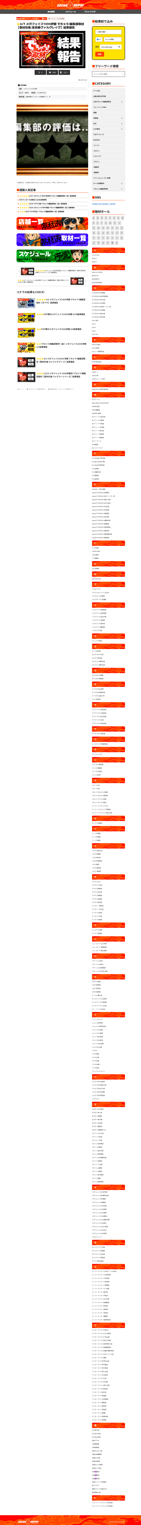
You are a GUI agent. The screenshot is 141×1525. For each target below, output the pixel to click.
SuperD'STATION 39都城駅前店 (102, 534)
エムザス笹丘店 (97, 658)
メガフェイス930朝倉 (99, 1199)
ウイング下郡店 (97, 641)
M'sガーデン (96, 399)
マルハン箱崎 (96, 1178)
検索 (99, 54)
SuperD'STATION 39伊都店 (100, 493)
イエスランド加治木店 (99, 617)
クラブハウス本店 (97, 720)
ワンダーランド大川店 (99, 1378)
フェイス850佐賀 (97, 1037)
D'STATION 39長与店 (98, 313)
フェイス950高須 (97, 1040)
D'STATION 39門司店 (98, 317)
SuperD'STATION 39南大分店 (101, 499)
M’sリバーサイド (97, 448)
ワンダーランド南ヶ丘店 (100, 1371)
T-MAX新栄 (95, 555)
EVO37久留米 (96, 344)
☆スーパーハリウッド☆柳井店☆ (102, 1503)
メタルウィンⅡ (97, 1237)
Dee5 (94, 331)
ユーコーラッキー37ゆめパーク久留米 (104, 1271)
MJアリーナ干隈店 (98, 424)
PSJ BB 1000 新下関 (98, 462)
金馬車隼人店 (96, 1492)
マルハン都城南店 (97, 1182)
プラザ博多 (95, 1054)
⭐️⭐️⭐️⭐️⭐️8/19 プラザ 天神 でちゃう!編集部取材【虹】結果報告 (43, 203)
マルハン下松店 (97, 1137)
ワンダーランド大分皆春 (100, 1375)
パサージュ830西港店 (99, 968)
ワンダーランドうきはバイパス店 (102, 1354)
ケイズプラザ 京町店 (98, 734)
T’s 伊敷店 (95, 558)
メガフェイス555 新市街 (100, 1192)
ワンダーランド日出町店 (100, 1389)
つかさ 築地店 (96, 868)
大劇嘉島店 (95, 1444)
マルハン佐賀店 (97, 1147)
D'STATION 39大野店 (98, 303)
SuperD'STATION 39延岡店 (100, 513)
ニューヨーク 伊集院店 (99, 947)
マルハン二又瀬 (97, 1140)
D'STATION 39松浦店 (98, 310)
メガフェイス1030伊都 (57, 18)
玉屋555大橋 (96, 1458)
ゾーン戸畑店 (96, 833)
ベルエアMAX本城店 (98, 1092)
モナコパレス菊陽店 (98, 1257)
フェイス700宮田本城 (99, 1026)
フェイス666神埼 (97, 1023)
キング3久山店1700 (98, 696)
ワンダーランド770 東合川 (100, 1330)
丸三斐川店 (95, 1430)
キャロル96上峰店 (98, 689)
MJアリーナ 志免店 (98, 427)
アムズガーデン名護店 (99, 599)
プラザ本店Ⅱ (96, 1064)
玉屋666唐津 (96, 1461)
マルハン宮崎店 (97, 1161)
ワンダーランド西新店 (99, 1402)
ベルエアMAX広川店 (98, 1088)
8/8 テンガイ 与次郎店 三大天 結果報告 (33, 200)
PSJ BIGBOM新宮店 (98, 465)
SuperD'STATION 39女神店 (100, 510)
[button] (64, 72)
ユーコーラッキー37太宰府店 (101, 1275)
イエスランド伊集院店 (99, 610)
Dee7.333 (95, 334)
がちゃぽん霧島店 (97, 678)
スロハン (96, 151)
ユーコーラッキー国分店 (100, 1292)
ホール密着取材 (98, 183)
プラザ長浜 (95, 1068)
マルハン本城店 (97, 1171)
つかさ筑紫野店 (97, 861)
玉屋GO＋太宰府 (97, 1465)
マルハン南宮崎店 (97, 1154)
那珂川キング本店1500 (99, 1489)
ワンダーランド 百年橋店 (100, 1399)
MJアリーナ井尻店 (98, 420)
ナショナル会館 (97, 930)
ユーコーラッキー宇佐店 (100, 1295)
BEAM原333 (95, 279)
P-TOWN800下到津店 (98, 458)
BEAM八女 (95, 275)
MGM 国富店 (96, 410)
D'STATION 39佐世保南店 (100, 296)
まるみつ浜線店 (97, 1116)
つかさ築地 (95, 864)
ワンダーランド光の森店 (100, 1368)
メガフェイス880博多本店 (100, 1195)
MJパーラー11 (96, 441)
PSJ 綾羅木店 (96, 472)
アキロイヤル (96, 589)
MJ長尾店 (95, 444)
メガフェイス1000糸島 (99, 1206)
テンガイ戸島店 (97, 920)
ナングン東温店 (97, 933)
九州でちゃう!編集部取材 (102, 101)
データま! (96, 91)
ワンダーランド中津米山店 (100, 1361)
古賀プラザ (95, 1440)
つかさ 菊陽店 (96, 871)
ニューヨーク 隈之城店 (99, 950)
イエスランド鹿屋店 (98, 627)
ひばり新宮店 (96, 988)
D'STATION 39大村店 (98, 300)
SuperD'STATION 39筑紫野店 (101, 527)
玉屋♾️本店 (95, 1478)
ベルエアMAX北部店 (98, 1081)
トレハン (96, 145)
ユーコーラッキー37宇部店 (100, 1278)
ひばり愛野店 (96, 985)
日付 (97, 46)
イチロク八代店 (97, 630)
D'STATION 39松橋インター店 (101, 307)
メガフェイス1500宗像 (99, 1233)
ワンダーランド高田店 (99, 1420)
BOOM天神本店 (97, 282)
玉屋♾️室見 (95, 1471)
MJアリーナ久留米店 (98, 417)
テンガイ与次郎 (97, 913)
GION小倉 (95, 375)
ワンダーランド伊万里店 (100, 1364)
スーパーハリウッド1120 (100, 806)
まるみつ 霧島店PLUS (99, 1130)
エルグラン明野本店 (98, 661)
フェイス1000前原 (98, 1044)
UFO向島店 (95, 568)
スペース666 (96, 788)
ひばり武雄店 (96, 992)
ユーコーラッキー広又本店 (100, 1299)
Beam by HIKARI (97, 272)
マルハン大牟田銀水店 (99, 1157)
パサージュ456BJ (97, 961)
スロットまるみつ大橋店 (100, 792)
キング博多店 (96, 699)
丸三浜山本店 (96, 1437)
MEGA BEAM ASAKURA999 (100, 403)
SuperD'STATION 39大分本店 (101, 503)
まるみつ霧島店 (97, 1126)
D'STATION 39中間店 (98, 293)
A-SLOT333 (95, 255)
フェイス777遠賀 (97, 1033)
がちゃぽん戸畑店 (97, 675)
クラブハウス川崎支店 (99, 713)
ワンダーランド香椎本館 (100, 1416)
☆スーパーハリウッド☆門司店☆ (102, 1506)
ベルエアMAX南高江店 (99, 1085)
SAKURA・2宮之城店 (98, 489)
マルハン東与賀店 (97, 1175)
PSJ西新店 (95, 475)
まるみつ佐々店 (97, 1112)
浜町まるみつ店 (97, 1451)
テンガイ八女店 (97, 916)
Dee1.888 (95, 320)
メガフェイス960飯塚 (99, 1202)
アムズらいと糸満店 (98, 596)
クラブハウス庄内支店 (99, 716)
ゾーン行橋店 (96, 840)
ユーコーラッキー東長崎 (100, 1309)
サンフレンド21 (97, 754)
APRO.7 (94, 262)
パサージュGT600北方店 (99, 971)
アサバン (96, 161)
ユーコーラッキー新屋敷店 (100, 1302)
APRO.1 (94, 258)
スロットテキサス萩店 (99, 802)
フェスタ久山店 (97, 1047)
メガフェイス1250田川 (99, 1223)
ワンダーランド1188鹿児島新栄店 (103, 1351)
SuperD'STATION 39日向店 (100, 517)
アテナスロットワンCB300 (100, 593)
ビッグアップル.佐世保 (99, 999)
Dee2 (94, 324)
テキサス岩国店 (97, 895)
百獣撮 (95, 118)
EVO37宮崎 (95, 348)
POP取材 (96, 129)
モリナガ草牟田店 (97, 1261)
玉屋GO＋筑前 (96, 1468)
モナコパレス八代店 (98, 1247)
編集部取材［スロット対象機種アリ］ (30, 18)
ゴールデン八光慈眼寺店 (100, 744)
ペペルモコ (95, 1099)
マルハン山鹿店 (97, 1168)
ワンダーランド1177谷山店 (100, 1337)
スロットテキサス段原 (99, 799)
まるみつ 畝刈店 (97, 1119)
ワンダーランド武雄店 (99, 1396)
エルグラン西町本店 (98, 665)
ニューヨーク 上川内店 (99, 944)
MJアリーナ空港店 (98, 434)
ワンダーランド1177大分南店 (101, 1333)
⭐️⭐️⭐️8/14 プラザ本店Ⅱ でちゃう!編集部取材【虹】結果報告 (41, 211)
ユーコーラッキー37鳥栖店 (100, 1285)
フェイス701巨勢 (97, 1030)
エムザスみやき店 (97, 654)
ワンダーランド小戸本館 (100, 1382)
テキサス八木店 (97, 885)
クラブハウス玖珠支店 (99, 723)
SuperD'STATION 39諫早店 (100, 531)
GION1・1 (95, 372)
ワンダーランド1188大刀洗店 (101, 1340)
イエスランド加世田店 (99, 613)
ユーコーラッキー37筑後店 (100, 1282)
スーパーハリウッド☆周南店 (101, 809)
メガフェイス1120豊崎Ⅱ (100, 1216)
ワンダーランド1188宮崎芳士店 (102, 1344)
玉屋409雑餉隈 (96, 1454)
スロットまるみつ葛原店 (100, 795)
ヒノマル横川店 (97, 995)
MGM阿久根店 (96, 413)
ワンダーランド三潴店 (99, 1358)
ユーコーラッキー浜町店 (100, 1313)
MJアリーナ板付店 (98, 431)
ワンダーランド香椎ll (99, 1413)
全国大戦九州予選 (99, 96)
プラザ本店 (95, 1061)
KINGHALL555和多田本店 (100, 389)
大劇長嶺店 (95, 1447)
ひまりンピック (98, 134)
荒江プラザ (95, 1485)
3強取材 (96, 167)
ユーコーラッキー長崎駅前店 (101, 1320)
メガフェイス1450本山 (99, 1230)
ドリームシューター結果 (101, 178)
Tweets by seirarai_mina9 (103, 203)
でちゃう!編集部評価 (100, 189)
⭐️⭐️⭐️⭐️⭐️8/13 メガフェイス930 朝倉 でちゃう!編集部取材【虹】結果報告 (47, 207)
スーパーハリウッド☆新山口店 (102, 813)
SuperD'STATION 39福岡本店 (101, 520)
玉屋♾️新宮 (95, 1475)
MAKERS (96, 140)
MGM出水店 (95, 406)
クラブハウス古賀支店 (99, 709)
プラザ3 (94, 1050)
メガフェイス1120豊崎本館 (100, 1220)
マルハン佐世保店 (97, 1144)
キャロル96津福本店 (98, 692)
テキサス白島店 (97, 899)
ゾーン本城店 (96, 837)
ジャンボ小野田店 (97, 764)
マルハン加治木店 (97, 1151)
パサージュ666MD (97, 964)
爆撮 (94, 112)
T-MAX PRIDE (96, 551)
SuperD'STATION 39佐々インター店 (103, 496)
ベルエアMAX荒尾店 (98, 1095)
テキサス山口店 (97, 892)
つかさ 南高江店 (97, 850)
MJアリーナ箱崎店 (98, 437)
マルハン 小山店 (97, 1164)
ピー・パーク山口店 (98, 1009)
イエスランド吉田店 (98, 620)
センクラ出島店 (97, 823)
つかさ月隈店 (96, 854)
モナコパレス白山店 (98, 1254)
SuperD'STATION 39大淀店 (100, 506)
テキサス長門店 (97, 902)
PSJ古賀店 (95, 469)
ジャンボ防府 (96, 775)
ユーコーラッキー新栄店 (100, 1306)
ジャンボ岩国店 (97, 768)
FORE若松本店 (96, 362)
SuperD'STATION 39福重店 (100, 524)
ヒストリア (97, 156)
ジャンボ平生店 (97, 771)
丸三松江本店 (96, 1434)
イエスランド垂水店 (98, 623)
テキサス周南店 (97, 888)
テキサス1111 (96, 882)
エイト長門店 (96, 651)
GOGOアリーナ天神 (98, 379)
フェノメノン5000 (99, 107)
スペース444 (96, 785)
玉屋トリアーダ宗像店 (99, 1482)
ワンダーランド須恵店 (99, 1409)
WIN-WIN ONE (96, 579)
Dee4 (94, 327)
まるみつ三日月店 (97, 1109)
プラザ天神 (95, 1057)
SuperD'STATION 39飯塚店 (100, 538)
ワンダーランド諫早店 (99, 1406)
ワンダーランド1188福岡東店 (101, 1347)
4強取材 (96, 172)
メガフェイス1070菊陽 (99, 1213)
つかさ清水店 (96, 857)
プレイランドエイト (98, 1071)
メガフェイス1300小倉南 (100, 1227)
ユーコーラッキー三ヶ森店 (100, 1288)
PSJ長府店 (95, 479)
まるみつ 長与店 (97, 1123)
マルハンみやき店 (97, 1133)
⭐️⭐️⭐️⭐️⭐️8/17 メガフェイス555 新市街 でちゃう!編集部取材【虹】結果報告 (47, 196)
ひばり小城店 (96, 981)
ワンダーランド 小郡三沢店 (100, 1385)
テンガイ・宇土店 (97, 909)
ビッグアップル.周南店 (99, 1002)
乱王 (94, 123)
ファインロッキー (97, 1019)
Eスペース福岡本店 (98, 351)
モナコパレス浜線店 (98, 1251)
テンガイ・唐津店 (97, 906)
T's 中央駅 (95, 548)
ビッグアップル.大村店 (99, 1006)
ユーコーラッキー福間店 (100, 1316)
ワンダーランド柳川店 (99, 1392)
